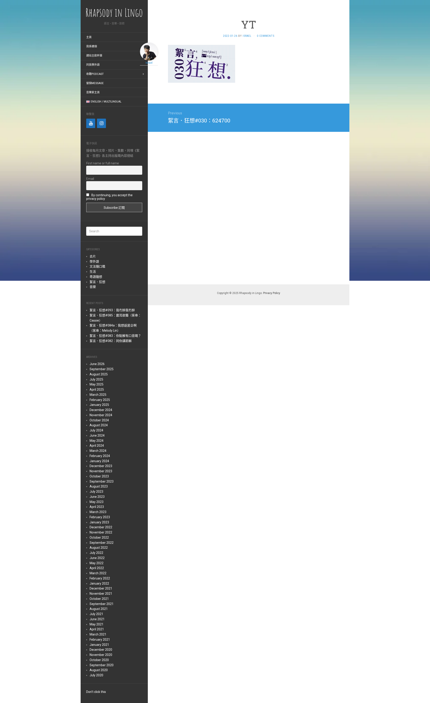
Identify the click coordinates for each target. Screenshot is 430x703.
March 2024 (98, 451)
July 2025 (96, 379)
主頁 (89, 37)
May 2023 (96, 502)
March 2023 (98, 512)
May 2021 (96, 624)
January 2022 (99, 583)
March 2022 (98, 573)
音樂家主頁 (93, 92)
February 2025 (100, 400)
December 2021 (101, 588)
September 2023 (102, 481)
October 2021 (99, 599)
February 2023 (100, 517)
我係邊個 (91, 46)
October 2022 (99, 537)
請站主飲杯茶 (94, 55)
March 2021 (98, 634)
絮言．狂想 (97, 282)
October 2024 (99, 420)
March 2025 (98, 394)
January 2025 (99, 405)
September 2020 (102, 665)
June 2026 (97, 364)
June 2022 (97, 558)
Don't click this (96, 692)
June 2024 (97, 435)
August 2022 (99, 547)
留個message (95, 83)
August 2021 (99, 609)
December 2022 (101, 527)
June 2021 (97, 619)
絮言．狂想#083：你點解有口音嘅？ (115, 335)
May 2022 (96, 563)
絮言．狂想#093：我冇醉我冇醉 (112, 310)
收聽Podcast (95, 74)
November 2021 (101, 593)
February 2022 (100, 578)
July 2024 (96, 430)
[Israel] (149, 51)
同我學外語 (93, 64)
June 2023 (97, 496)
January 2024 (99, 461)
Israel (247, 35)
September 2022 (102, 542)
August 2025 (99, 374)
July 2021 (96, 614)
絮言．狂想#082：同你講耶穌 (111, 341)
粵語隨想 (96, 277)
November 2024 (101, 415)
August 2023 (99, 486)
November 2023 (101, 471)
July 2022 (96, 553)
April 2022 (97, 568)
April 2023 (97, 507)
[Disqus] (248, 207)
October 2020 (99, 660)
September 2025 (102, 369)
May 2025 (96, 384)
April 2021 (97, 629)
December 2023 (101, 466)
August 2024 (99, 425)
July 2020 (96, 675)
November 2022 (101, 532)
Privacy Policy (271, 293)
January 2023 (99, 522)
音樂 (93, 287)
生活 (93, 271)
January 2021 (99, 644)
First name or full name (102, 163)
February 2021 (100, 639)
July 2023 (96, 491)
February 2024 (100, 456)
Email (90, 179)
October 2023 (99, 476)
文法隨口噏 (97, 266)
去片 (93, 256)
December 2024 (101, 410)
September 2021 (102, 604)
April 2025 (97, 389)
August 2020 (99, 670)
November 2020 (101, 655)
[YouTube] (90, 123)
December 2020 (101, 649)
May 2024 (96, 440)
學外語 (94, 261)
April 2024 (97, 445)
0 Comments (265, 35)
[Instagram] (101, 123)
